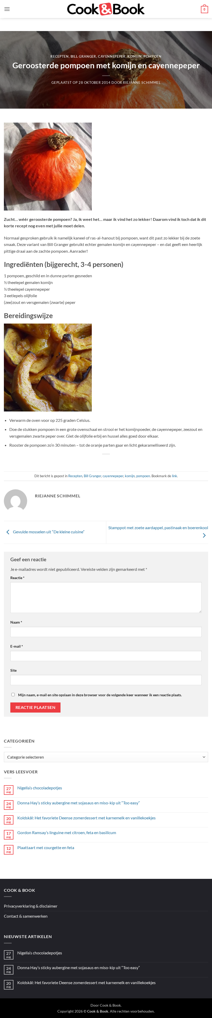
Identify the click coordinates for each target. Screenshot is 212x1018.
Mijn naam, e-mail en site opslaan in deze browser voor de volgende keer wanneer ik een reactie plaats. (100, 695)
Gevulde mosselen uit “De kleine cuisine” (48, 531)
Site (13, 670)
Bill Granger (83, 56)
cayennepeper (112, 56)
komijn (134, 56)
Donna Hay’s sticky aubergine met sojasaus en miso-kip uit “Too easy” (78, 802)
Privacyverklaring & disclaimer (30, 905)
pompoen (152, 56)
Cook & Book (110, 1005)
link (174, 476)
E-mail (16, 646)
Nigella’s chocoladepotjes (39, 787)
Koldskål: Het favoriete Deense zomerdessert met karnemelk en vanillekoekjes (86, 817)
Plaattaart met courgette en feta (45, 847)
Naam (16, 622)
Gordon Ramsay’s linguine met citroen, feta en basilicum (66, 832)
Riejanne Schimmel (142, 82)
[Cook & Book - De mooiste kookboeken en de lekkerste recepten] (106, 9)
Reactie (17, 577)
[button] (7, 9)
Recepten (59, 56)
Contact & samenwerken (26, 916)
